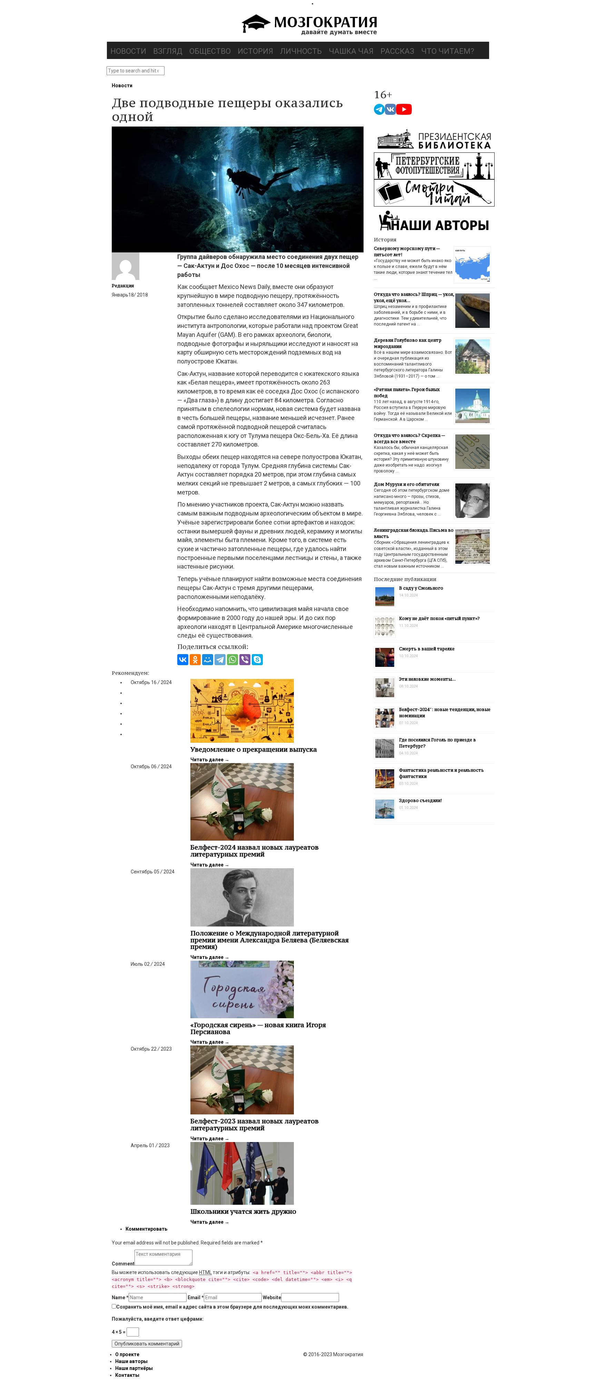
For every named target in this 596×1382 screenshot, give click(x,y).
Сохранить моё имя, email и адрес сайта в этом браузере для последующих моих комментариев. (232, 1307)
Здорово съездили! (420, 800)
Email (196, 1297)
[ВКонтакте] (182, 659)
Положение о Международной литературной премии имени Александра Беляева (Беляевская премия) (269, 940)
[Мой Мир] (207, 659)
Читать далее (209, 759)
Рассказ (397, 51)
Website (272, 1297)
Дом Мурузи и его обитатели (406, 484)
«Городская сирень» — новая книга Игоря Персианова (258, 1028)
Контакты (127, 1375)
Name (120, 1297)
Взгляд (167, 51)
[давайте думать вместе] (308, 25)
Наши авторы (131, 1361)
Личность (301, 51)
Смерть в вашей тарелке (427, 648)
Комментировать (146, 1229)
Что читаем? (447, 51)
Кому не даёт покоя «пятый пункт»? (439, 618)
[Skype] (257, 659)
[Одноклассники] (195, 659)
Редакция (123, 285)
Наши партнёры (134, 1368)
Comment (123, 1263)
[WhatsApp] (232, 659)
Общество (210, 51)
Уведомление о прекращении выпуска (253, 749)
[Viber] (244, 659)
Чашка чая (351, 51)
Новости (128, 51)
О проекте (127, 1354)
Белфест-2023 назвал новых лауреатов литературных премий (254, 1124)
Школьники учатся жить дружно (243, 1211)
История (255, 51)
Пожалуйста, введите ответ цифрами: (157, 1319)
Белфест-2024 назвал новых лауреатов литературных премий (254, 850)
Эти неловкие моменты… (427, 679)
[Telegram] (220, 659)
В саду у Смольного (421, 588)
